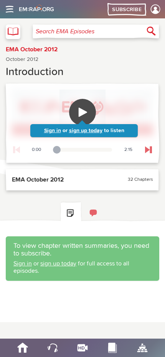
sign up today (85, 130)
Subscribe (127, 9)
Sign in (52, 130)
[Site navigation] (9, 9)
